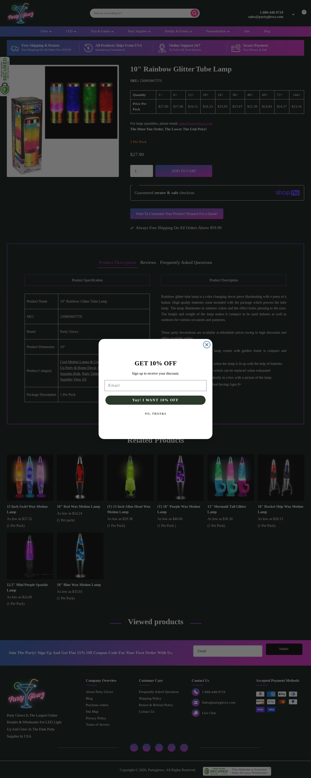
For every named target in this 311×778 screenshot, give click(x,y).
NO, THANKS (155, 413)
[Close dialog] (206, 344)
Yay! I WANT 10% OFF (155, 400)
